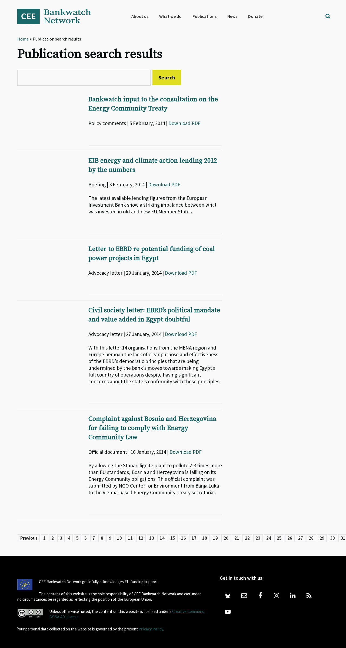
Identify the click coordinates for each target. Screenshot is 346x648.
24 (268, 538)
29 (322, 538)
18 (204, 538)
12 (140, 538)
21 (236, 538)
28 (311, 538)
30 (332, 538)
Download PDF (184, 123)
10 (119, 538)
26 (289, 538)
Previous (29, 538)
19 (215, 538)
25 (279, 538)
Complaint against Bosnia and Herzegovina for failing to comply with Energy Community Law (152, 428)
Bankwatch (57, 16)
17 (194, 538)
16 (183, 538)
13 (151, 538)
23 (257, 538)
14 (162, 538)
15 (172, 538)
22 (247, 538)
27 (300, 538)
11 (130, 538)
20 (226, 538)
